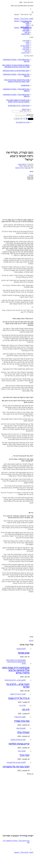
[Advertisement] (27, 131)
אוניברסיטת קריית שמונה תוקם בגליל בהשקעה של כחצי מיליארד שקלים (17, 101)
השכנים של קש (25, 27)
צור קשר (27, 32)
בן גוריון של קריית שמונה (18, 698)
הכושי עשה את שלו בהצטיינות (16, 766)
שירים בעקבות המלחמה (19, 743)
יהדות (27, 25)
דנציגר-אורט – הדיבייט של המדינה (18, 105)
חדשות (27, 23)
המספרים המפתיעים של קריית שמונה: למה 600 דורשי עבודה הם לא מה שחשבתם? (15, 66)
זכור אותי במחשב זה (19, 119)
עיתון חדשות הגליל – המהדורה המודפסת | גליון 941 (16, 841)
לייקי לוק (25, 709)
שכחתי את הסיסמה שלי (22, 122)
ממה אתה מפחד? (21, 721)
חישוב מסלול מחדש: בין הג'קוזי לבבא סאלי (16, 70)
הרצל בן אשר (22, 164)
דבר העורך (27, 168)
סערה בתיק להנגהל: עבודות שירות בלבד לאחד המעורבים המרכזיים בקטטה (16, 80)
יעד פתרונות (4, 854)
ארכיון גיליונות (25, 34)
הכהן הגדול (24, 755)
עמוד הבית (30, 177)
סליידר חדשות (19, 168)
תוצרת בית (26, 29)
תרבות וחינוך (25, 30)
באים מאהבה (25, 85)
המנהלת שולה (23, 732)
